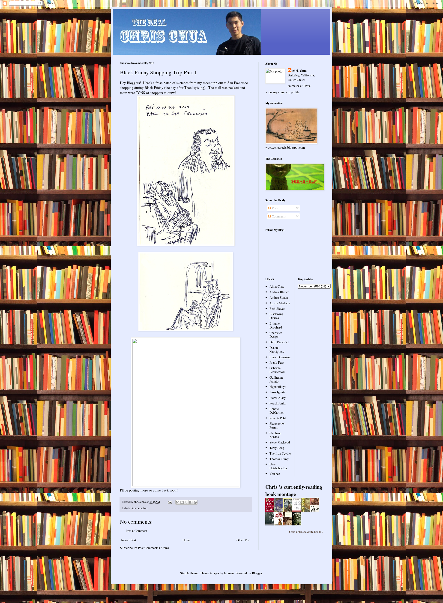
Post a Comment (136, 530)
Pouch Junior (278, 403)
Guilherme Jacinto (276, 379)
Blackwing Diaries (276, 316)
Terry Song (276, 448)
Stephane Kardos (275, 435)
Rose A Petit (277, 418)
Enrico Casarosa (279, 357)
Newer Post (128, 540)
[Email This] (177, 502)
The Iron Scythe (280, 453)
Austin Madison (279, 303)
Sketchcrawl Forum (277, 425)
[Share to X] (186, 502)
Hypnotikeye (277, 386)
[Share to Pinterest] (195, 502)
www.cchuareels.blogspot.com (285, 147)
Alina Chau (276, 286)
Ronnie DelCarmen (276, 411)
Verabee (274, 473)
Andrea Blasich (279, 292)
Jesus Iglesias (278, 392)
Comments (278, 216)
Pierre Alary (277, 397)
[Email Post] (169, 502)
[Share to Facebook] (191, 502)
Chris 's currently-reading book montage (293, 490)
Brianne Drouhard (275, 325)
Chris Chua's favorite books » (306, 532)
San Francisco (140, 508)
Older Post (243, 540)
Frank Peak (276, 362)
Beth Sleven (277, 308)
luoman (229, 573)
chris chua (299, 70)
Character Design (275, 335)
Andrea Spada (278, 297)
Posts (274, 208)
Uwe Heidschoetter (278, 466)
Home (186, 540)
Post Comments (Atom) (153, 548)
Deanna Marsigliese (276, 349)
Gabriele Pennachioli (277, 370)
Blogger (257, 573)
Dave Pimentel (279, 342)
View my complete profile (282, 92)
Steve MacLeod (279, 442)
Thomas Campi (279, 459)
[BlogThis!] (182, 502)
